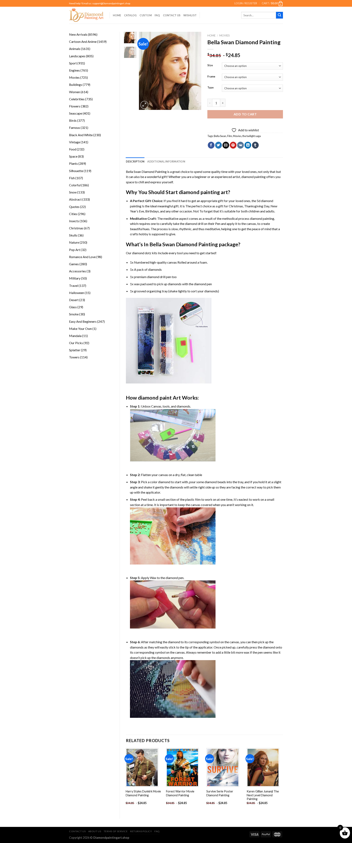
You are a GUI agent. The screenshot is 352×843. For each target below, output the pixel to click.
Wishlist (190, 15)
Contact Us (172, 15)
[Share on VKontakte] (240, 145)
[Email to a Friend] (225, 145)
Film (229, 136)
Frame (211, 76)
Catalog (130, 15)
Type (210, 87)
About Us (94, 831)
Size (210, 65)
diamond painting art (203, 192)
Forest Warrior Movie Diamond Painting (180, 793)
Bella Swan (220, 136)
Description (135, 161)
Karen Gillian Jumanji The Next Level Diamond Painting (263, 795)
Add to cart (245, 114)
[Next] (195, 71)
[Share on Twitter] (218, 145)
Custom (146, 15)
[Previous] (145, 71)
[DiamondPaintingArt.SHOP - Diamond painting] (86, 15)
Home (117, 15)
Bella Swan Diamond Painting (146, 171)
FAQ (157, 15)
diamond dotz (141, 253)
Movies (224, 35)
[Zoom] (144, 105)
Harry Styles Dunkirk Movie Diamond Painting (143, 793)
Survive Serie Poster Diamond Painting (219, 793)
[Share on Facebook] (211, 145)
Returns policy (141, 831)
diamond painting (253, 177)
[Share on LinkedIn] (247, 145)
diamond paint (155, 397)
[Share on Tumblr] (255, 145)
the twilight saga (251, 136)
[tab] (135, 161)
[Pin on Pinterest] (233, 145)
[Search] (279, 15)
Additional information (166, 161)
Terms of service (116, 831)
